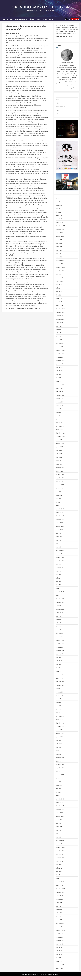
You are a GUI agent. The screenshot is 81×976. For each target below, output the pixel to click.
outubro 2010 (59, 854)
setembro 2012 (60, 775)
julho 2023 (59, 326)
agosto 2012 (59, 778)
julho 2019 (58, 492)
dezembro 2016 (60, 599)
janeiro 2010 (59, 885)
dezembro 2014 (60, 682)
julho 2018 (58, 533)
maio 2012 (58, 789)
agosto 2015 (59, 654)
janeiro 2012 (59, 802)
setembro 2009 (60, 899)
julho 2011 (58, 823)
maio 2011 (58, 830)
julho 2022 (59, 367)
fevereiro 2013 (60, 758)
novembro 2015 (60, 644)
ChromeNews (47, 974)
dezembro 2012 (60, 764)
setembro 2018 (60, 526)
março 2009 (59, 920)
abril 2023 (58, 336)
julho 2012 (58, 782)
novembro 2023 (60, 312)
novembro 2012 (60, 768)
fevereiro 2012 (60, 799)
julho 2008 (59, 947)
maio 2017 (58, 581)
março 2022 (59, 381)
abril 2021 (58, 419)
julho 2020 (59, 450)
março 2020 (59, 464)
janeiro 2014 (59, 720)
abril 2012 (58, 792)
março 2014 (59, 713)
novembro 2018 (60, 519)
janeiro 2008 (59, 968)
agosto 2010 (59, 861)
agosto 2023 (59, 323)
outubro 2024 (59, 274)
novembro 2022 (60, 354)
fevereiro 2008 (60, 965)
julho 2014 (58, 699)
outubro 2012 (59, 771)
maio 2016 (58, 623)
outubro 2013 (59, 730)
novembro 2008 (60, 934)
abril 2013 (58, 751)
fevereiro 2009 (60, 923)
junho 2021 (59, 412)
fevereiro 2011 (60, 840)
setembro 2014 (60, 692)
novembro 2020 (60, 436)
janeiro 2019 (59, 512)
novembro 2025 (60, 229)
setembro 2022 (60, 361)
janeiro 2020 (59, 471)
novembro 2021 (60, 395)
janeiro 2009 (59, 927)
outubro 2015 (59, 647)
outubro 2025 (59, 233)
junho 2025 (59, 247)
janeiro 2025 (59, 264)
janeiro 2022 (59, 388)
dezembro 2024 (60, 267)
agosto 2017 (59, 571)
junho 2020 (59, 454)
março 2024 (59, 298)
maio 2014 (58, 706)
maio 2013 (58, 747)
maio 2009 (59, 913)
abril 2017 (58, 585)
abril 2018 (58, 543)
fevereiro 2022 (60, 385)
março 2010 (59, 878)
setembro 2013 (60, 733)
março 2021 (59, 423)
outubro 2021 (59, 398)
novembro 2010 (60, 851)
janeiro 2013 (59, 761)
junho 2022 (59, 371)
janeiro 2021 (59, 430)
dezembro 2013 (60, 723)
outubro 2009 (59, 896)
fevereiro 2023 (60, 343)
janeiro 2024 (59, 305)
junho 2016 (59, 619)
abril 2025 (58, 253)
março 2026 (59, 216)
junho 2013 (59, 744)
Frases (38, 19)
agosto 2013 (59, 737)
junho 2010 (59, 868)
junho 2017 (59, 578)
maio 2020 (59, 457)
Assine (77, 19)
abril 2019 (58, 502)
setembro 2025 (60, 236)
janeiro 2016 (59, 637)
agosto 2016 (59, 613)
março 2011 (59, 837)
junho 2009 (59, 909)
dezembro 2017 (60, 557)
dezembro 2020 (60, 433)
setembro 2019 (60, 485)
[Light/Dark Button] (66, 19)
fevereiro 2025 (60, 260)
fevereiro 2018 (60, 550)
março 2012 (59, 796)
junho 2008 (59, 951)
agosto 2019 (59, 488)
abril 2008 (58, 958)
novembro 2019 (60, 478)
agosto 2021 (59, 405)
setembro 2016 (60, 609)
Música (31, 19)
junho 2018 (59, 537)
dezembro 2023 (60, 309)
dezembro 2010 (60, 847)
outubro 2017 (59, 564)
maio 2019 (58, 499)
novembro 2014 (60, 685)
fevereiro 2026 (60, 219)
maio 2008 (59, 954)
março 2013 (59, 754)
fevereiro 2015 (60, 675)
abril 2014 (58, 709)
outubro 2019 (59, 481)
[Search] (70, 19)
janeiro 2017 (59, 595)
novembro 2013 (60, 726)
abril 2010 (58, 875)
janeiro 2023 (59, 347)
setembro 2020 (60, 443)
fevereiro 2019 (60, 509)
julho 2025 (59, 243)
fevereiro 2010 (60, 882)
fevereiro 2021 (60, 426)
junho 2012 (59, 785)
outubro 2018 (59, 523)
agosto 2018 (59, 530)
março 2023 (59, 340)
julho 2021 (58, 409)
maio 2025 (59, 250)
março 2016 (59, 630)
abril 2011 (58, 833)
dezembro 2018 (60, 516)
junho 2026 (59, 205)
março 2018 (59, 547)
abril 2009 (58, 916)
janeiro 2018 (59, 554)
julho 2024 (59, 285)
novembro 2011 (60, 809)
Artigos (10, 19)
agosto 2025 (59, 240)
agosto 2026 (59, 198)
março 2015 (59, 671)
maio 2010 (59, 871)
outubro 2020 (59, 440)
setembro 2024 (60, 278)
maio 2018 (58, 540)
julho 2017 (58, 575)
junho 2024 (59, 288)
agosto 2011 (59, 820)
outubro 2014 (59, 688)
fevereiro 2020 (60, 468)
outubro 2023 (59, 316)
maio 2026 (59, 209)
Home (3, 19)
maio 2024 (59, 291)
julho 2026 (59, 202)
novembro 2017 (60, 561)
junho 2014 (59, 702)
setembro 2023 (60, 319)
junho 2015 (59, 661)
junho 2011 (59, 827)
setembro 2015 (60, 651)
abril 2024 (58, 295)
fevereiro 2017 (60, 592)
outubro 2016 (59, 606)
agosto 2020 (59, 447)
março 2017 (59, 588)
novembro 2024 (60, 271)
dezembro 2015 (60, 640)
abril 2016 (58, 626)
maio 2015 (58, 664)
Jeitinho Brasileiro (21, 19)
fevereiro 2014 (60, 716)
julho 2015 (58, 657)
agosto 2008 (59, 944)
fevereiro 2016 (60, 633)
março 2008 (59, 961)
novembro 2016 (60, 602)
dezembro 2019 (60, 474)
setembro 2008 (60, 941)
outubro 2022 (59, 357)
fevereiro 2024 (60, 302)
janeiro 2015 (59, 678)
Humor (44, 19)
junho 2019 (59, 495)
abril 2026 (58, 212)
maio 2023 (59, 333)
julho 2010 (59, 865)
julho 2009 (59, 906)
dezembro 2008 (60, 930)
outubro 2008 (59, 937)
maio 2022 (59, 374)
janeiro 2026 (59, 222)
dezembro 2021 (60, 392)
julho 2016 (58, 616)
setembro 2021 (60, 402)
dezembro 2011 (60, 806)
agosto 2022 (59, 364)
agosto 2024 (59, 281)
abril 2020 (58, 461)
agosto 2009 (59, 903)
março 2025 (59, 257)
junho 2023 (59, 329)
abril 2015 (58, 668)
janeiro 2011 (59, 844)
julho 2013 (58, 740)
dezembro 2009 (60, 889)
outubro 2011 (59, 813)
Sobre (51, 19)
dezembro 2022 (60, 350)
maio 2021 (58, 416)
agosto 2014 (59, 695)
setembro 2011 (60, 816)
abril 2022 (58, 378)
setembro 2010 (60, 858)
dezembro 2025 (60, 226)
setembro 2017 (60, 568)
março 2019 (59, 506)
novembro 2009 (60, 892)
